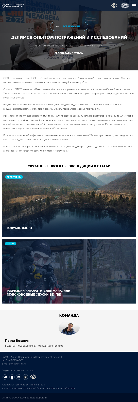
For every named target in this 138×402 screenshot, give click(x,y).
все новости (71, 26)
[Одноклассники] (72, 60)
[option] (69, 334)
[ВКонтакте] (65, 60)
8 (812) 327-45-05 (14, 360)
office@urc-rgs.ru (17, 363)
